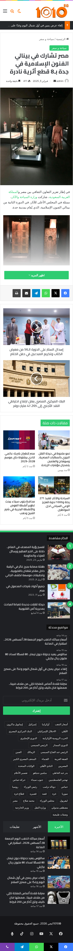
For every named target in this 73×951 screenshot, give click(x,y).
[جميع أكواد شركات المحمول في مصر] (59, 591)
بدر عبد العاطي (60, 772)
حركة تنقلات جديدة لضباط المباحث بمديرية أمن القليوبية (24, 606)
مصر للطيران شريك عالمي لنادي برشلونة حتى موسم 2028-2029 (19, 457)
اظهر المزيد (37, 275)
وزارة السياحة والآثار (24, 197)
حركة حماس (19, 779)
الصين (18, 752)
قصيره (33, 793)
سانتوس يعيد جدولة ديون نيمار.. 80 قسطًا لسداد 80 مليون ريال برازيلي (25, 862)
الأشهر (37, 827)
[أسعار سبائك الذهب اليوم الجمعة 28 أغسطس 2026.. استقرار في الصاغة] (59, 842)
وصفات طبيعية (60, 814)
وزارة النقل (40, 807)
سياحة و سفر (46, 39)
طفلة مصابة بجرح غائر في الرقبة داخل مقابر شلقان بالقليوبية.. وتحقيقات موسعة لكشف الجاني (25, 571)
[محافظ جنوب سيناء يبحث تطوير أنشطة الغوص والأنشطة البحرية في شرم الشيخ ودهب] (19, 487)
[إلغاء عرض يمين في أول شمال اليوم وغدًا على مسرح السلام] (59, 882)
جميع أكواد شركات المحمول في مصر (25, 588)
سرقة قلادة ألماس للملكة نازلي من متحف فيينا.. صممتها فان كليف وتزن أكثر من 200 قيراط (25, 897)
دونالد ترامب (49, 786)
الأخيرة (59, 827)
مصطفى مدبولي (60, 807)
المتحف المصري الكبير (24, 759)
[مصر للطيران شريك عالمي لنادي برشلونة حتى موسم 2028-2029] (19, 440)
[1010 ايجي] (52, 10)
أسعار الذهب (61, 724)
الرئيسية (61, 39)
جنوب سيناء (37, 779)
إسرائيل (32, 724)
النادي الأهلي (46, 765)
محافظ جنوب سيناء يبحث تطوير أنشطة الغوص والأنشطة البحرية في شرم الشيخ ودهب (19, 507)
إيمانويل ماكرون (15, 724)
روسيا (15, 786)
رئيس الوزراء (30, 786)
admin (60, 80)
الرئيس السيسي (39, 745)
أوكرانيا (45, 724)
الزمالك (31, 752)
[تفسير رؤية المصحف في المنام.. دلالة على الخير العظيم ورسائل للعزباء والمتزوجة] (59, 552)
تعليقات (14, 827)
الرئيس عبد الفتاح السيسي (54, 752)
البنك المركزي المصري (20, 731)
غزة (54, 793)
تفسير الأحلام (20, 772)
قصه (44, 793)
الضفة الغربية (61, 759)
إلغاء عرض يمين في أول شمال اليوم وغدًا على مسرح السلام (26, 880)
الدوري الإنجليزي (28, 738)
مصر (15, 800)
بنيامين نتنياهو (40, 772)
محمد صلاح (28, 800)
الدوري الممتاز (60, 745)
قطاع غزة (19, 793)
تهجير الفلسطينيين (58, 779)
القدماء (45, 759)
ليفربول (64, 800)
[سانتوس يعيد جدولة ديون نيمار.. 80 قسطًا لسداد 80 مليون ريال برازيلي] (59, 862)
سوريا (65, 793)
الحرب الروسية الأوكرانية (55, 738)
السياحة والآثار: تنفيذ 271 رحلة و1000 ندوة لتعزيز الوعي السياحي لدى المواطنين (55, 504)
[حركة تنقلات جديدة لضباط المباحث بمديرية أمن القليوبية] (59, 610)
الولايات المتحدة (26, 765)
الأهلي (65, 731)
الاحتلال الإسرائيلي (47, 731)
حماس (64, 786)
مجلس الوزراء (47, 800)
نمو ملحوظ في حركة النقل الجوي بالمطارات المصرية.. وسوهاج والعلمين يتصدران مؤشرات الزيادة (54, 459)
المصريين (63, 765)
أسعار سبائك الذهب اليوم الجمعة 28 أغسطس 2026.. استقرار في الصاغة (25, 843)
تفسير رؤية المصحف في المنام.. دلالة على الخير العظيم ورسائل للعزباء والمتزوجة (26, 551)
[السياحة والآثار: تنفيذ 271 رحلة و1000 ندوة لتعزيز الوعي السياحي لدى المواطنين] (54, 485)
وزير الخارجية (22, 807)
